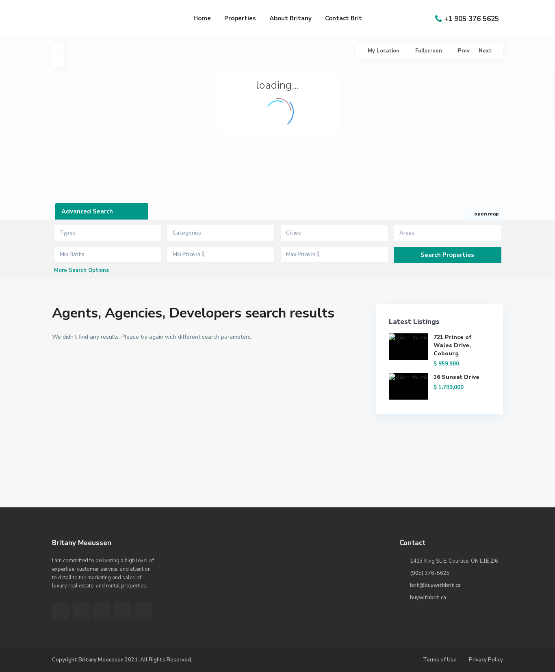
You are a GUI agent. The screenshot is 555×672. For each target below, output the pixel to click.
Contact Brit (343, 18)
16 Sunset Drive (456, 377)
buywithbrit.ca (428, 597)
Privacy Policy (486, 659)
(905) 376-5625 (430, 573)
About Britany (290, 18)
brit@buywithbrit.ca (435, 585)
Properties (240, 18)
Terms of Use (440, 659)
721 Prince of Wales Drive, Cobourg (453, 345)
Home (202, 18)
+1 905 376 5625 (471, 19)
